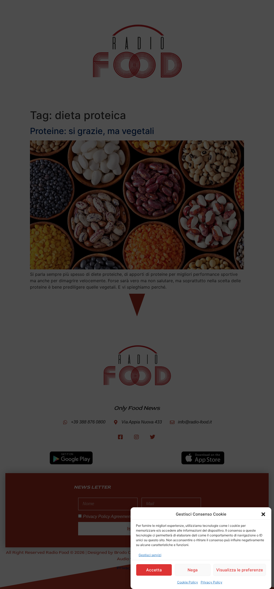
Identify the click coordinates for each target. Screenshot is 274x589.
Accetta (154, 569)
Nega (193, 569)
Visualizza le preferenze (239, 569)
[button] (263, 514)
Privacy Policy (211, 582)
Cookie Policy (187, 582)
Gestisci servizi (150, 555)
